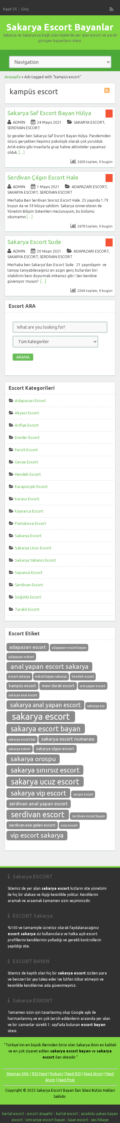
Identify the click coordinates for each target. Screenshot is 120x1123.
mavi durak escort (58, 685)
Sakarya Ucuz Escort (33, 548)
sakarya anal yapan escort (45, 705)
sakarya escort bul (21, 739)
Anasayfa (13, 77)
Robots (56, 1074)
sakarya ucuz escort (45, 781)
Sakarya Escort (89, 122)
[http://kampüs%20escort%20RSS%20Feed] (107, 91)
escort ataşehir (40, 1114)
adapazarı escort (27, 647)
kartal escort (13, 1114)
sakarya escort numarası (67, 739)
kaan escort (78, 1120)
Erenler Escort (27, 437)
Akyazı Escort (27, 413)
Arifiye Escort (27, 425)
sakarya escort (41, 716)
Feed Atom (93, 1074)
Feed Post (66, 1080)
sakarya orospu (33, 758)
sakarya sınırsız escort (45, 770)
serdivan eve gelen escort (32, 825)
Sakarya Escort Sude (34, 241)
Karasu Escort (27, 499)
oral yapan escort (92, 686)
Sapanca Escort (28, 572)
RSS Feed (39, 1074)
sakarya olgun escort (55, 748)
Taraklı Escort (27, 609)
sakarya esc (96, 706)
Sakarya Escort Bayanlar (60, 27)
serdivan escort (37, 814)
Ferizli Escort (26, 449)
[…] (22, 152)
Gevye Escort (26, 462)
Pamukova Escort (30, 523)
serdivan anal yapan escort (38, 803)
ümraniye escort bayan (45, 1120)
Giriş (25, 9)
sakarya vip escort (38, 793)
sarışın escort (83, 794)
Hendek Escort (28, 474)
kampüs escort (22, 685)
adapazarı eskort (21, 657)
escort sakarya (19, 676)
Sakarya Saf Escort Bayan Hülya (49, 113)
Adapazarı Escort (89, 187)
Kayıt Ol (10, 9)
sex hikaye (100, 1120)
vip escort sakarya (37, 835)
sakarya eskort (19, 749)
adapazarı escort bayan (69, 647)
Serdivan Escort (23, 128)
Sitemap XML (17, 1074)
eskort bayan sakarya (51, 676)
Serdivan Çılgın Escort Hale (42, 177)
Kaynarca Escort (29, 511)
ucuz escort (69, 825)
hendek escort (83, 676)
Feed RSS (73, 1074)
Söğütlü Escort (28, 597)
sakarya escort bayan (46, 729)
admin (19, 122)
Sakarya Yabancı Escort (35, 560)
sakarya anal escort (22, 695)
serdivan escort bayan (88, 816)
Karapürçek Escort (31, 486)
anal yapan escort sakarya (49, 666)
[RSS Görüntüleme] (112, 9)
